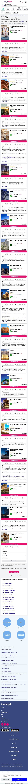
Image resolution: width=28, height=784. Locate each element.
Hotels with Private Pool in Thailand (9, 663)
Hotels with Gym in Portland (7, 665)
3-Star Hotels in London (6, 649)
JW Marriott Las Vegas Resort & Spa (17, 291)
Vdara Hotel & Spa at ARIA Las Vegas (18, 190)
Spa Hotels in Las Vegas (8, 597)
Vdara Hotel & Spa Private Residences (17, 533)
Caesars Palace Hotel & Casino (18, 130)
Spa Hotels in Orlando (8, 592)
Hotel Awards (4, 712)
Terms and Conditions (19, 783)
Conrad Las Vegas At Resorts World (17, 26)
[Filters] (2, 12)
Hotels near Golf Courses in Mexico (9, 687)
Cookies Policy (7, 783)
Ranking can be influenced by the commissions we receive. (13, 23)
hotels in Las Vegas (15, 575)
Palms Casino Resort (15, 265)
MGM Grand (13, 375)
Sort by (14, 12)
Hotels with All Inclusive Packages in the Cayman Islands (14, 674)
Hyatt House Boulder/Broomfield (8, 692)
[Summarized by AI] (9, 316)
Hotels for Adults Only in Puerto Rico (9, 655)
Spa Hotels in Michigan (8, 594)
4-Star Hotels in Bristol (6, 671)
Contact (3, 718)
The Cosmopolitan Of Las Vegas (16, 508)
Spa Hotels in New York (8, 608)
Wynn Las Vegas (14, 55)
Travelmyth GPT (4, 720)
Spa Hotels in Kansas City (8, 611)
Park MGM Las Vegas (15, 399)
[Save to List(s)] (8, 26)
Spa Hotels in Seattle (7, 601)
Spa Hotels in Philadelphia (9, 590)
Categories (3, 710)
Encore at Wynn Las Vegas (17, 80)
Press (2, 709)
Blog (2, 714)
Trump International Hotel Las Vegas (18, 425)
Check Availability (14, 41)
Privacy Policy (13, 783)
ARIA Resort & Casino (15, 165)
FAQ (2, 716)
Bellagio (12, 350)
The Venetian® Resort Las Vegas (17, 105)
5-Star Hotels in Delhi (5, 682)
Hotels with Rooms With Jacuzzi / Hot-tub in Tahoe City (13, 684)
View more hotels (14, 572)
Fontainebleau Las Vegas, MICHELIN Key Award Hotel (17, 450)
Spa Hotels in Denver (7, 604)
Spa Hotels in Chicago (8, 588)
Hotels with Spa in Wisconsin (7, 657)
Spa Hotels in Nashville (8, 606)
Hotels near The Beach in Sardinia (8, 676)
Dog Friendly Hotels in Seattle (7, 660)
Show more (13, 560)
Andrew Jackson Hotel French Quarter (9, 695)
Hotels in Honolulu (5, 668)
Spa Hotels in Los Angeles (9, 613)
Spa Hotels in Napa (7, 583)
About (2, 707)
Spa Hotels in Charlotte (8, 599)
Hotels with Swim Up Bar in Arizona (9, 652)
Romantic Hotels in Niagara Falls (8, 679)
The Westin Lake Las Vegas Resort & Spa (17, 326)
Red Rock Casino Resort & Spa (18, 484)
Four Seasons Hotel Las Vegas (18, 240)
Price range (7, 12)
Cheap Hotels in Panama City (7, 698)
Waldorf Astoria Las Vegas (17, 215)
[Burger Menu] (2, 2)
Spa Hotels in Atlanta (8, 585)
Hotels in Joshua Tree (5, 690)
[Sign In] (26, 2)
